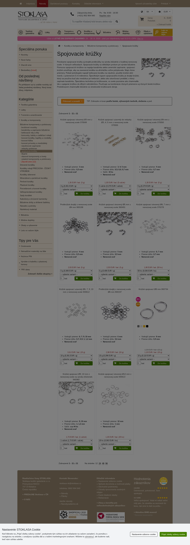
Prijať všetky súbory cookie (173, 534)
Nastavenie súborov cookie (144, 534)
